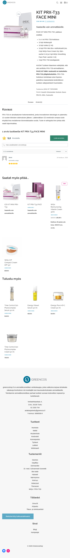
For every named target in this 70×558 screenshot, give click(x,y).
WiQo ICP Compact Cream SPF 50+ (10, 262)
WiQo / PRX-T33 (35, 489)
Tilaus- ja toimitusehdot (35, 509)
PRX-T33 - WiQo (40, 95)
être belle (35, 472)
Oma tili (35, 503)
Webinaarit (35, 448)
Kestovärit (35, 436)
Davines (35, 460)
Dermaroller (35, 466)
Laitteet (35, 445)
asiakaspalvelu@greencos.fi (35, 410)
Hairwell (35, 474)
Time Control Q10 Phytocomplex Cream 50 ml (11, 349)
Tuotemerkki (49, 95)
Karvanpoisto (35, 439)
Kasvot (64, 92)
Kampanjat (35, 532)
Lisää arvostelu (59, 138)
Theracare (35, 486)
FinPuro (35, 480)
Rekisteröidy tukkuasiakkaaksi (18, 516)
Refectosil (35, 483)
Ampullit (43, 92)
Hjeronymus (35, 477)
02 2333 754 (35, 408)
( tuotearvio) (50, 21)
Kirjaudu (35, 506)
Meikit (35, 431)
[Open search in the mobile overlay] (57, 2)
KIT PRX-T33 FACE (35, 204)
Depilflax (35, 463)
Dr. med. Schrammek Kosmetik (35, 469)
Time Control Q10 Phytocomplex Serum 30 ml (11, 307)
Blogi (35, 529)
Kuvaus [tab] (30, 102)
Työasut (35, 442)
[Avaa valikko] (61, 2)
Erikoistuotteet (51, 92)
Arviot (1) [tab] (39, 102)
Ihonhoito (58, 92)
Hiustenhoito (35, 433)
